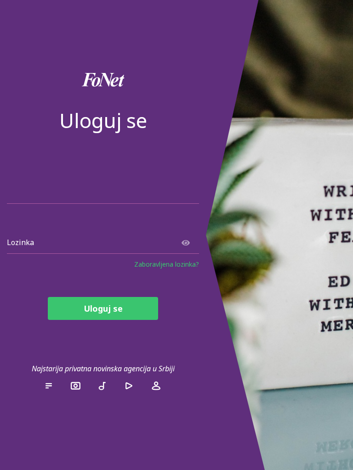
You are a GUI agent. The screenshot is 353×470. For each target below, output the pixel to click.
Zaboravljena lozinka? (166, 264)
